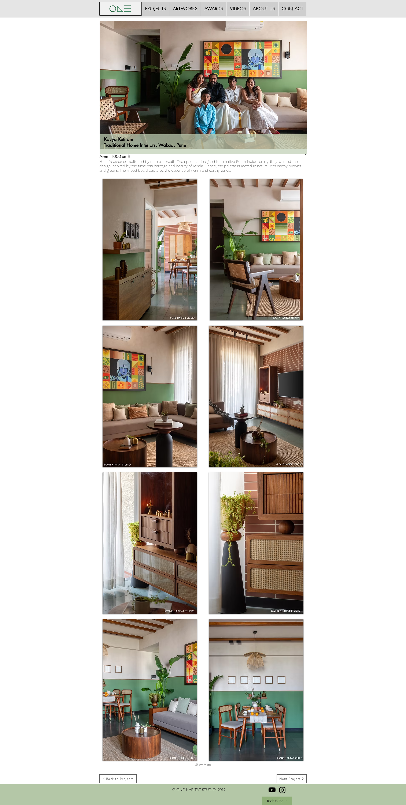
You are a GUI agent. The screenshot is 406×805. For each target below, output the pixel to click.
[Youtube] (272, 790)
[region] (206, 98)
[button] (149, 249)
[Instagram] (282, 790)
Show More (203, 765)
